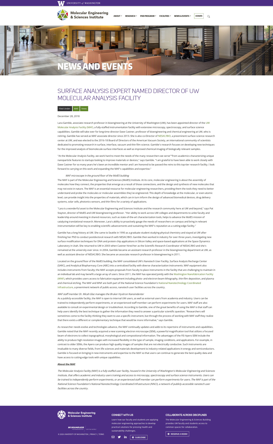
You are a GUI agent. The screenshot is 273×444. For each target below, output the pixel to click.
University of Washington (61, 3)
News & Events (181, 16)
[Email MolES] (113, 437)
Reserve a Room (179, 434)
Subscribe (140, 437)
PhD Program (147, 16)
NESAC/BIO (164, 136)
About (117, 16)
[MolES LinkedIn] (125, 437)
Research (130, 16)
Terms (101, 434)
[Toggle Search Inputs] (208, 16)
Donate (199, 16)
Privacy (93, 434)
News (84, 108)
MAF (76, 108)
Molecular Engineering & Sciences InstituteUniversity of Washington (83, 14)
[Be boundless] (87, 428)
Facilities (164, 16)
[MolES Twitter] (119, 437)
